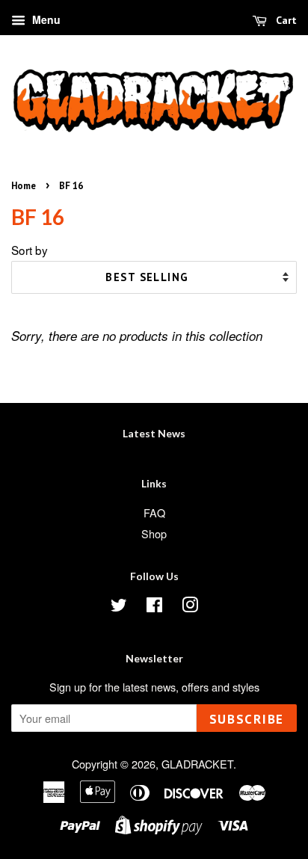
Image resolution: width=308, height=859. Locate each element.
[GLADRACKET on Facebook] (154, 607)
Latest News (154, 433)
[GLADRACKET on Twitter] (119, 607)
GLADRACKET (197, 764)
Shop (154, 533)
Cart (285, 20)
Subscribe (246, 719)
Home (23, 185)
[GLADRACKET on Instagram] (190, 607)
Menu (45, 19)
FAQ (154, 512)
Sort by (29, 249)
